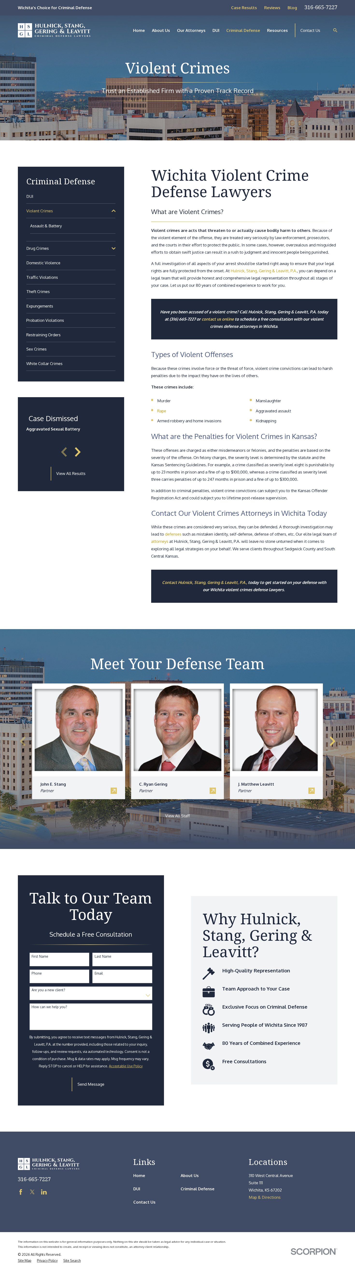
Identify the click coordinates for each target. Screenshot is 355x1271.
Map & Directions (265, 1197)
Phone (37, 973)
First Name (40, 956)
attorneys (159, 541)
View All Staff (177, 815)
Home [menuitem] (139, 30)
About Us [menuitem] (161, 30)
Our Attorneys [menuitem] (191, 30)
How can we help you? (49, 1007)
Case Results (244, 7)
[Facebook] (20, 1192)
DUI (136, 1188)
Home (139, 1175)
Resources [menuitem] (277, 30)
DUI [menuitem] (216, 30)
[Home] (54, 30)
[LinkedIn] (44, 1192)
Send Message (91, 1084)
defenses (173, 534)
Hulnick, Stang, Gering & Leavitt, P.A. (264, 270)
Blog (292, 7)
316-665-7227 (321, 7)
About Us (190, 1175)
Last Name (103, 956)
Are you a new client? (48, 990)
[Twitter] (32, 1192)
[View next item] (78, 452)
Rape (161, 410)
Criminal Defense (197, 1188)
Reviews (272, 7)
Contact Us (310, 30)
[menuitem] (71, 196)
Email (99, 973)
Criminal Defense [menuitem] (243, 30)
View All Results (70, 473)
